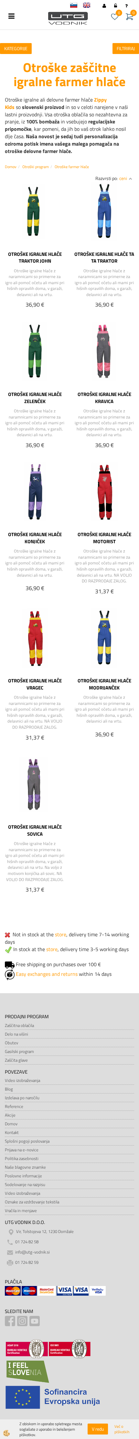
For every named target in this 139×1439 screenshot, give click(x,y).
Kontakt (12, 1132)
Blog (9, 1089)
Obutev (11, 1042)
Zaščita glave (16, 1060)
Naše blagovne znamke (25, 1167)
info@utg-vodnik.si (32, 1252)
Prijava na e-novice (21, 1150)
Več (35, 227)
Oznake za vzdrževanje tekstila (32, 1202)
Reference (14, 1106)
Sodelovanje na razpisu (25, 1184)
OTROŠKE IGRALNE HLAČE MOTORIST (104, 538)
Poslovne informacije (23, 1176)
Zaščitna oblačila (19, 1025)
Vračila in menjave (21, 1210)
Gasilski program (19, 1051)
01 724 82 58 (26, 1241)
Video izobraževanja (22, 1080)
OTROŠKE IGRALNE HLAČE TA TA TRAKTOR (104, 257)
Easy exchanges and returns (47, 974)
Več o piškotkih (121, 1429)
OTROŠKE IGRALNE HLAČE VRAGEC (35, 684)
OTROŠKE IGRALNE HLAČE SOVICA (35, 830)
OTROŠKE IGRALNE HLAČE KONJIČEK (35, 538)
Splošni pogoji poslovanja (27, 1141)
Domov (10, 167)
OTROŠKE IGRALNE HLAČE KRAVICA (104, 398)
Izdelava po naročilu (22, 1097)
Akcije (10, 1115)
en (89, 6)
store (60, 934)
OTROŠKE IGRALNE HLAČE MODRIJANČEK (104, 684)
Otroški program (35, 167)
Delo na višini (16, 1034)
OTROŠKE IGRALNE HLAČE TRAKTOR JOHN (35, 257)
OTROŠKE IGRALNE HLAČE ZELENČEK (35, 398)
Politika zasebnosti (21, 1158)
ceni (123, 178)
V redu (98, 1429)
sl (76, 6)
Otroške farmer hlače (72, 167)
